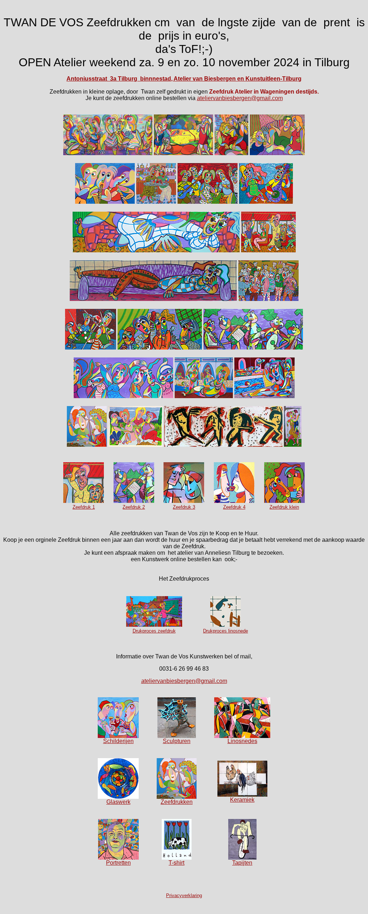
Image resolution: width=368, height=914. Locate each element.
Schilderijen (118, 741)
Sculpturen (176, 741)
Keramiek (242, 800)
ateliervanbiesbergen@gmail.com (240, 98)
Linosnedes (242, 741)
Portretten (118, 863)
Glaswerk (118, 802)
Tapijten (242, 863)
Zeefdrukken (177, 802)
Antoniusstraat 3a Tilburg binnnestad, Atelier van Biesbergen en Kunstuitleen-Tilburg (184, 79)
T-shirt (176, 863)
